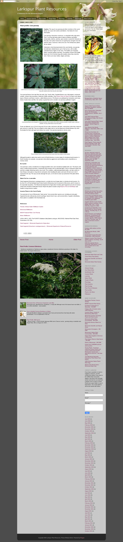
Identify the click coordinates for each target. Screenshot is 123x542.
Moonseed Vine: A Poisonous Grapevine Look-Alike (40, 303)
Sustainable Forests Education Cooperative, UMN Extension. (93, 235)
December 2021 (89, 507)
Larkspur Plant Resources (41, 9)
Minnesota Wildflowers (26, 209)
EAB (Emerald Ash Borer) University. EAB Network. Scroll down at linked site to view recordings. (93, 245)
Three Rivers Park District (91, 256)
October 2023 (88, 465)
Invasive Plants (89, 274)
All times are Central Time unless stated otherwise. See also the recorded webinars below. (93, 192)
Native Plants (88, 278)
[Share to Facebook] (29, 233)
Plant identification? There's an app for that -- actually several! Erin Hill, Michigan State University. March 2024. (93, 78)
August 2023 (88, 469)
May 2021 (87, 517)
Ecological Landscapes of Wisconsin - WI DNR (91, 306)
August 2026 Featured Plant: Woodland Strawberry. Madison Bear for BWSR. (93, 107)
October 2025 (88, 431)
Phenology (62, 18)
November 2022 (89, 485)
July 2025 (87, 435)
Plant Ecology (88, 286)
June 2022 (88, 495)
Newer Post (24, 239)
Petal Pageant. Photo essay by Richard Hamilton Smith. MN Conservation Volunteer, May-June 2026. (93, 144)
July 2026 (87, 419)
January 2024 (88, 459)
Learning (70, 18)
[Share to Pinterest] (31, 233)
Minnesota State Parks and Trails (93, 254)
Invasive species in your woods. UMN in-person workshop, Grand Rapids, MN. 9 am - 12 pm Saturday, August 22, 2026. (93, 203)
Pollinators (87, 294)
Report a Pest (64, 186)
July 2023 (87, 471)
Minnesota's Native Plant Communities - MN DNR (91, 333)
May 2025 (87, 437)
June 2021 (88, 515)
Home (22, 18)
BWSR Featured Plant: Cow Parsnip (30, 212)
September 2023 (89, 467)
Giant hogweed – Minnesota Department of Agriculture (35, 223)
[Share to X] (27, 233)
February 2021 (89, 523)
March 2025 (88, 441)
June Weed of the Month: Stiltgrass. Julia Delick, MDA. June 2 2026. (94, 129)
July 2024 (87, 453)
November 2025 (89, 429)
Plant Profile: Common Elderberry (30, 246)
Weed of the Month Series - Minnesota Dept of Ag (92, 365)
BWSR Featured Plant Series (92, 303)
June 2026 (88, 421)
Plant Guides (42, 18)
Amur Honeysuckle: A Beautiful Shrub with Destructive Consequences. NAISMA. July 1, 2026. (93, 112)
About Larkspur (88, 18)
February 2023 (89, 479)
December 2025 (89, 427)
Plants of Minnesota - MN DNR (93, 342)
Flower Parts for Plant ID (63, 96)
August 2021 (88, 511)
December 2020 (89, 527)
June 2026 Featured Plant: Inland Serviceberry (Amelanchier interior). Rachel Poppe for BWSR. (94, 123)
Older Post (77, 239)
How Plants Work (89, 270)
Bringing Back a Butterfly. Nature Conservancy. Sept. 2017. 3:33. (93, 99)
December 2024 (89, 445)
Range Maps (52, 18)
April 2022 (87, 499)
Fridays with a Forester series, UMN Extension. (93, 309)
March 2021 (88, 521)
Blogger (82, 537)
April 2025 (87, 439)
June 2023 (88, 473)
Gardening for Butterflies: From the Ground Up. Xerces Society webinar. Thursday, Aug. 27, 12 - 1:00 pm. (93, 210)
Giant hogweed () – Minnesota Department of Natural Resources (45, 226)
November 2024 (89, 447)
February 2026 (89, 425)
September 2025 (89, 433)
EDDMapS (73, 186)
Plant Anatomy (89, 284)
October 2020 (88, 531)
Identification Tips (89, 272)
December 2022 (89, 483)
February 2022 (89, 503)
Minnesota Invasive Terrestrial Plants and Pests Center (93, 316)
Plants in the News (90, 292)
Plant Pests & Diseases (91, 288)
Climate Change (89, 268)
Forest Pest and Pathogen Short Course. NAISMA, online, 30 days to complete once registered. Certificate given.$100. (94, 197)
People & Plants (89, 280)
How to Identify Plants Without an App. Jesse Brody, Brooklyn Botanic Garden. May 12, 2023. (93, 83)
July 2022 (87, 493)
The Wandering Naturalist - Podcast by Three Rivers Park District (93, 358)
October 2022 (88, 487)
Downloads (78, 18)
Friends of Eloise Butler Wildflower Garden (31, 206)
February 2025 (89, 443)
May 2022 (87, 497)
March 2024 (88, 457)
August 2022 (88, 491)
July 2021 (87, 513)
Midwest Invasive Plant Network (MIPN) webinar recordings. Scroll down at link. (94, 240)
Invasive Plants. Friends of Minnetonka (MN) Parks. (92, 313)
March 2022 (88, 501)
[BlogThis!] (26, 233)
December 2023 (89, 461)
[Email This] (24, 233)
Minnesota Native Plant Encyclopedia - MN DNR (91, 319)
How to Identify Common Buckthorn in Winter (39, 311)
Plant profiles (88, 290)
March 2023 (88, 477)
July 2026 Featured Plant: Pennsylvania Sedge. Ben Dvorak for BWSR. (94, 118)
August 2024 (88, 451)
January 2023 (88, 481)
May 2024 (87, 455)
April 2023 (87, 475)
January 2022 (88, 505)
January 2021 (88, 525)
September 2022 (89, 489)
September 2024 (89, 449)
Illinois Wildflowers (25, 215)
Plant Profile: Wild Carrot (33, 320)
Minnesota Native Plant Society (93, 262)
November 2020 (89, 529)
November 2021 (89, 509)
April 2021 (87, 519)
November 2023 (89, 463)
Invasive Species (31, 18)
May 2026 (87, 423)
